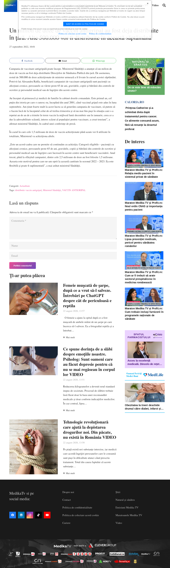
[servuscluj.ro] (123, 561)
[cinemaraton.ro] (157, 554)
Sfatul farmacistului (139, 336)
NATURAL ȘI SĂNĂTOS (140, 63)
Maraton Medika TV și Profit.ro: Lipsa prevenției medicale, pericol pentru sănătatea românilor (144, 241)
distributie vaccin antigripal (28, 190)
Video (119, 523)
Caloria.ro (134, 102)
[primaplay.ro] (55, 554)
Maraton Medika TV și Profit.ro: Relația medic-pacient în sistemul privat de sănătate (144, 173)
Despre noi (68, 492)
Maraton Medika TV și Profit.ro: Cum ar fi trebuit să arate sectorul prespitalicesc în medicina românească (144, 277)
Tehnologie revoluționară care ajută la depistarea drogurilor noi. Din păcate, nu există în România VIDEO (89, 429)
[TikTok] (38, 515)
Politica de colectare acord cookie (80, 515)
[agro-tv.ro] (106, 561)
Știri (118, 492)
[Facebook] (12, 515)
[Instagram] (30, 515)
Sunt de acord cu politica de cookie (85, 24)
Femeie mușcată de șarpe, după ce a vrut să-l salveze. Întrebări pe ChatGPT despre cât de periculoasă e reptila (87, 295)
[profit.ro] (101, 554)
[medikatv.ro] (146, 554)
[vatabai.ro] (136, 561)
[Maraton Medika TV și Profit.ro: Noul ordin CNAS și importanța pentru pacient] (144, 191)
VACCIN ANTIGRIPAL (74, 190)
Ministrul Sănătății (52, 190)
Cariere (66, 523)
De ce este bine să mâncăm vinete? (144, 89)
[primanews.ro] (43, 554)
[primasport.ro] (77, 554)
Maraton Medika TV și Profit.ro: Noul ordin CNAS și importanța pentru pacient (144, 206)
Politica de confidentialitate (77, 507)
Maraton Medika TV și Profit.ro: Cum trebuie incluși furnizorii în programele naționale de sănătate (144, 313)
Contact (66, 500)
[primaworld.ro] (92, 561)
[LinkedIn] (21, 515)
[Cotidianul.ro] (117, 554)
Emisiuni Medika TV (127, 507)
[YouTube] (47, 515)
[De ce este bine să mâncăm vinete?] (145, 76)
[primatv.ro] (11, 554)
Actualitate (25, 185)
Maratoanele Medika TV (129, 515)
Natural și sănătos (125, 500)
